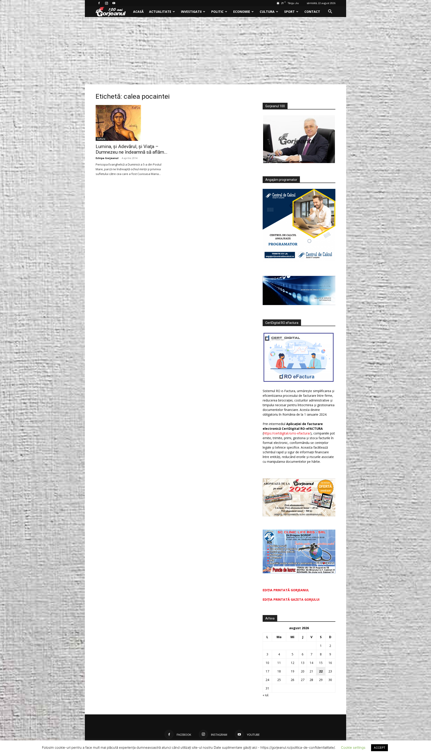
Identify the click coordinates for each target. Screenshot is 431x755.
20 (302, 671)
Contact (312, 11)
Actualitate (160, 11)
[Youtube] (113, 3)
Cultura (267, 11)
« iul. (266, 695)
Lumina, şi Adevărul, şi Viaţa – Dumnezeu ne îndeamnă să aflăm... (131, 149)
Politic (217, 11)
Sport (289, 11)
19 (292, 671)
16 (330, 663)
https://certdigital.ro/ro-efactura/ (287, 433)
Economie (241, 11)
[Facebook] (99, 3)
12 (292, 663)
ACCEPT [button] (379, 747)
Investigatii (191, 11)
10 (267, 663)
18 (279, 671)
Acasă (138, 11)
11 (279, 663)
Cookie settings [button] (353, 747)
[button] (330, 12)
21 (311, 671)
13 (302, 663)
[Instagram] (106, 3)
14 (311, 663)
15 (321, 663)
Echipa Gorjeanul (107, 158)
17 (267, 671)
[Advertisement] (215, 50)
